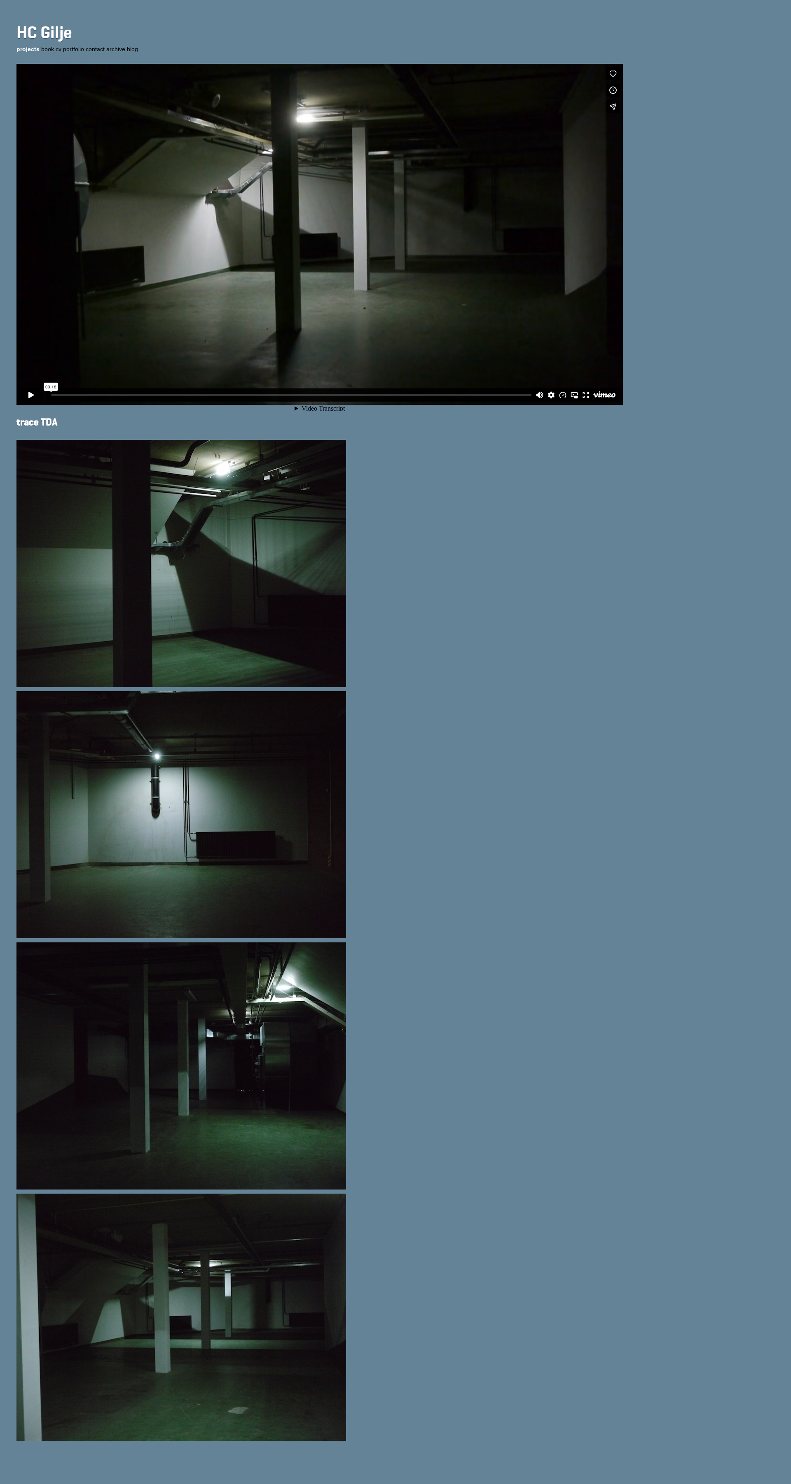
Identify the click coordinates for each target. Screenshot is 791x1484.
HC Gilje (44, 33)
